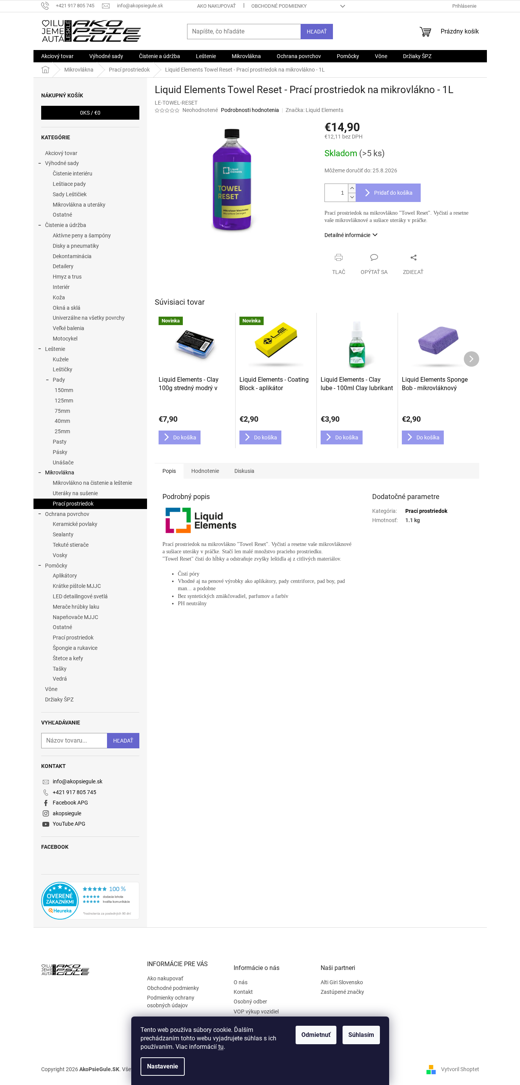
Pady (59, 380)
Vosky (60, 555)
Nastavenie (162, 1066)
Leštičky (62, 369)
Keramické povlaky (75, 524)
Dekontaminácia (72, 256)
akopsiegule (67, 813)
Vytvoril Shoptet (460, 1069)
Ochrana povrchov (67, 514)
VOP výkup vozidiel (256, 1011)
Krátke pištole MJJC (77, 586)
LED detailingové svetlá (80, 596)
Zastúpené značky (342, 992)
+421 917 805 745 (74, 792)
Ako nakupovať (216, 6)
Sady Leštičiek (70, 194)
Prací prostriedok (73, 504)
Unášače (63, 462)
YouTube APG (69, 824)
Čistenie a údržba (65, 225)
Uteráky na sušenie (75, 493)
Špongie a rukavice (75, 648)
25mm (62, 431)
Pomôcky (56, 566)
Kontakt (243, 992)
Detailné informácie (347, 235)
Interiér (61, 287)
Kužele (61, 359)
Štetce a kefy (68, 658)
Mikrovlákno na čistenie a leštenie (92, 483)
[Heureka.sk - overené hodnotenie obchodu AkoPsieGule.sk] (90, 901)
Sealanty (63, 534)
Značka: (314, 110)
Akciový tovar (61, 153)
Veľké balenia (68, 328)
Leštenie (55, 349)
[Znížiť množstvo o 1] (352, 197)
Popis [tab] (169, 471)
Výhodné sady (62, 163)
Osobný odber (250, 1001)
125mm (64, 400)
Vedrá (60, 679)
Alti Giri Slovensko (342, 982)
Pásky (60, 452)
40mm (62, 421)
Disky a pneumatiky (76, 246)
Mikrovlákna (59, 472)
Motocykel (65, 339)
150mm (64, 390)
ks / (90, 113)
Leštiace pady (69, 184)
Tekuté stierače (71, 545)
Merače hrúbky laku (76, 607)
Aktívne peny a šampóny (82, 235)
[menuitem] (57, 56)
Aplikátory (65, 576)
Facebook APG (70, 803)
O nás (240, 982)
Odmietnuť (316, 1034)
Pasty (60, 442)
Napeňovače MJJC (75, 617)
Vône (51, 689)
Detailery (63, 266)
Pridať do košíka (393, 193)
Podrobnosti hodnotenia (250, 110)
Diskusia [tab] (244, 471)
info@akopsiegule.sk (77, 781)
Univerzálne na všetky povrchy (89, 318)
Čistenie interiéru (72, 173)
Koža (59, 297)
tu (221, 1046)
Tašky (60, 669)
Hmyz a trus (67, 277)
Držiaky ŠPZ (59, 699)
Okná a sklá (66, 308)
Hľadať (317, 31)
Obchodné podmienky (279, 6)
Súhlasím (361, 1034)
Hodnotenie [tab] (205, 471)
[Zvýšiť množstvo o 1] (352, 188)
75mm (62, 411)
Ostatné (62, 215)
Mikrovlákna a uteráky (79, 205)
